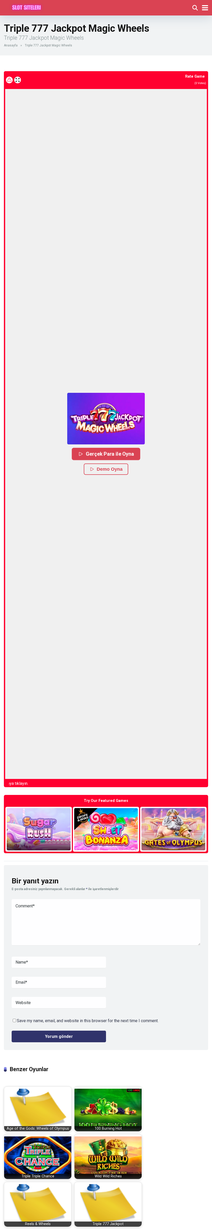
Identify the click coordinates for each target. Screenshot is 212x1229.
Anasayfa (11, 45)
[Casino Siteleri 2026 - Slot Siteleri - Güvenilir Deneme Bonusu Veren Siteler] (26, 7)
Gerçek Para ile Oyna (110, 454)
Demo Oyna (110, 469)
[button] (106, 418)
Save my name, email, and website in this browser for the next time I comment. (87, 1020)
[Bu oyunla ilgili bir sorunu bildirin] (9, 80)
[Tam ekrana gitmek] (17, 80)
